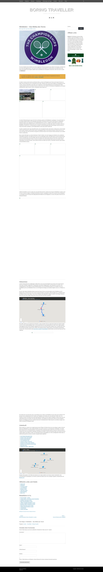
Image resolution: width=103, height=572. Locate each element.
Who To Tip (22, 492)
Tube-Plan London (23, 490)
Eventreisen (28, 511)
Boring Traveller (51, 9)
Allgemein (21, 511)
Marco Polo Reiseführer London (26, 501)
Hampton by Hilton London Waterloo (27, 442)
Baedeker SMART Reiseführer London (27, 504)
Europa (24, 511)
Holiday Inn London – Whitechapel (27, 446)
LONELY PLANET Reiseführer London (27, 502)
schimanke (28, 28)
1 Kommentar (33, 28)
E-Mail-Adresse (22, 549)
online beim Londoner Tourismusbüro (40, 328)
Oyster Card (22, 483)
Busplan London (23, 489)
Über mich (61, 1)
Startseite (21, 1)
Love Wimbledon (23, 487)
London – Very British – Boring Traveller (30, 524)
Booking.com (21, 477)
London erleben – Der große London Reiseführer (29, 498)
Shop (66, 1)
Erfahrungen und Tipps (47, 1)
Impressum (21, 569)
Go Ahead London (23, 486)
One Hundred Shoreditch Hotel (26, 436)
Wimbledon (22, 485)
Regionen (27, 1)
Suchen (69, 26)
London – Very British (39, 77)
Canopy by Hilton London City (26, 441)
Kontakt (55, 1)
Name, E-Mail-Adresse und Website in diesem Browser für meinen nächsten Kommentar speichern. (38, 559)
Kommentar (21, 532)
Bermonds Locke (23, 445)
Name (20, 545)
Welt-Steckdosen (23, 491)
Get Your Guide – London (25, 497)
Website (20, 553)
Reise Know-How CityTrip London (26, 505)
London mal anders (24, 509)
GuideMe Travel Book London (26, 500)
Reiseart (32, 1)
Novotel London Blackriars (25, 438)
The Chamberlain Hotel (24, 440)
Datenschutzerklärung (22, 568)
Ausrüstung (38, 1)
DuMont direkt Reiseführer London (26, 506)
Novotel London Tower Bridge (26, 437)
